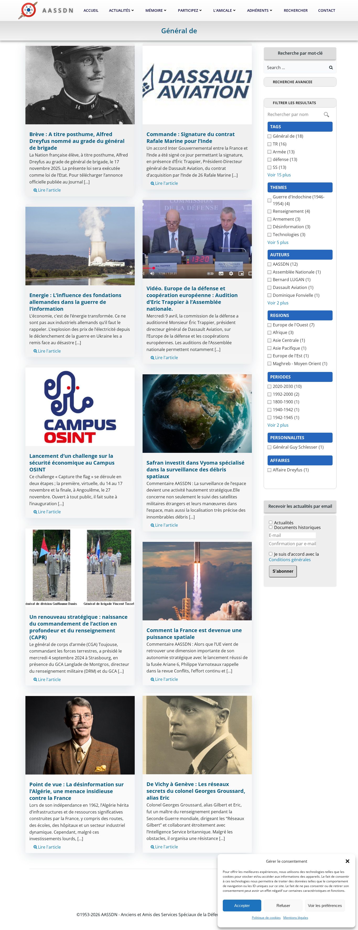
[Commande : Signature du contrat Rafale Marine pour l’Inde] (197, 85)
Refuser (283, 905)
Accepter (242, 905)
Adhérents (258, 10)
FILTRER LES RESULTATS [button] (294, 102)
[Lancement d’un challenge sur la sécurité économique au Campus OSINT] (80, 406)
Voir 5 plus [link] (278, 242)
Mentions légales (295, 917)
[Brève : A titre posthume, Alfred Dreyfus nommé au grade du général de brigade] (80, 85)
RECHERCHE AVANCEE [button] (292, 81)
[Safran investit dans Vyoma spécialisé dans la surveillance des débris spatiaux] (197, 413)
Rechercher (296, 10)
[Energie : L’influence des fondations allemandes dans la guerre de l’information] (80, 245)
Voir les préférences (325, 905)
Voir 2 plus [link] (278, 303)
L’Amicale (222, 10)
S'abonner (283, 571)
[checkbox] (300, 136)
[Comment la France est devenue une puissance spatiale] (197, 580)
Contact (326, 10)
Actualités (119, 10)
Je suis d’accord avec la (294, 557)
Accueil (91, 10)
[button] (347, 861)
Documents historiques (297, 527)
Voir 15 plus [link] (279, 175)
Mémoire (154, 10)
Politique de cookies (266, 917)
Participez (188, 10)
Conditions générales (290, 560)
